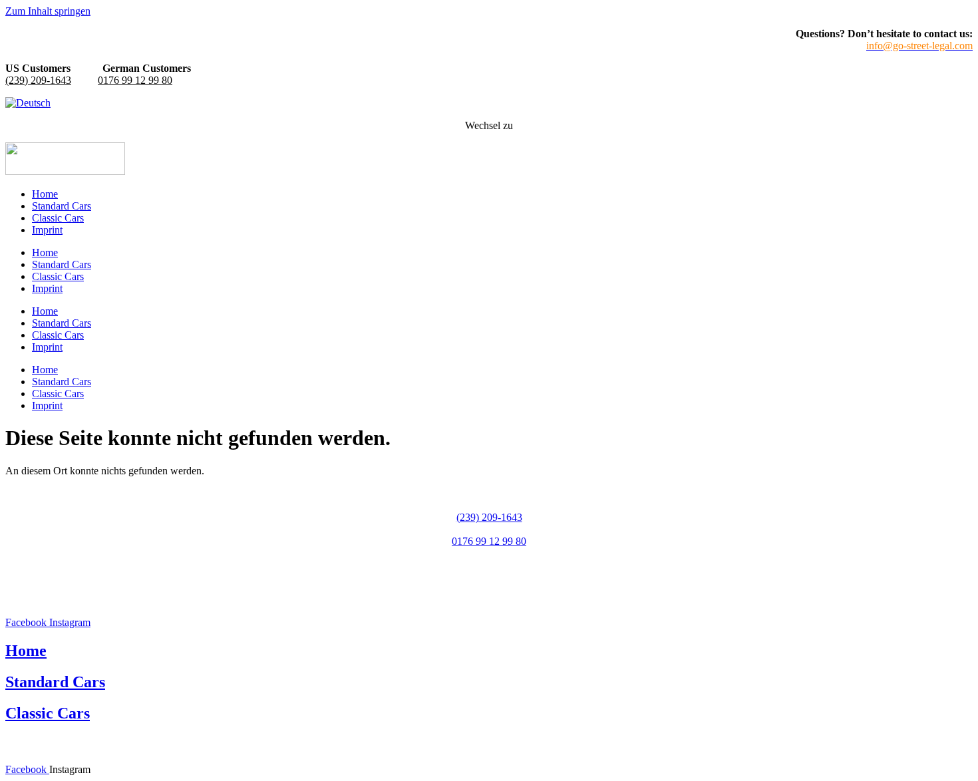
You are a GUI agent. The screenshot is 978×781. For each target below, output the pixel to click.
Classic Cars (58, 218)
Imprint (47, 229)
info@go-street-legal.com (489, 565)
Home (45, 194)
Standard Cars (61, 206)
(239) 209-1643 (38, 80)
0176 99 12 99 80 (135, 80)
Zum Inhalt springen (47, 11)
